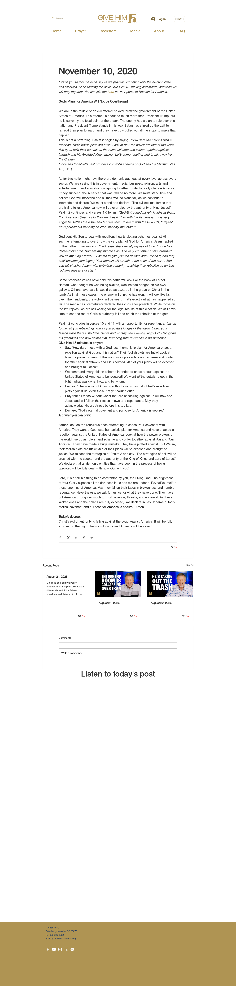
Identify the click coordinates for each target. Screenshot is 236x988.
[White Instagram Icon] (60, 949)
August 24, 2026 (57, 576)
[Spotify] (72, 949)
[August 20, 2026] (170, 584)
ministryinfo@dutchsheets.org (61, 938)
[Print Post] (91, 537)
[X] (66, 949)
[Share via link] (83, 537)
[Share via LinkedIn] (75, 537)
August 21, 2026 (109, 602)
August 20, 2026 (161, 602)
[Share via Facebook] (60, 537)
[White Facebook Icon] (48, 949)
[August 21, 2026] (118, 584)
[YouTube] (54, 949)
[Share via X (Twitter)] (68, 537)
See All (189, 565)
